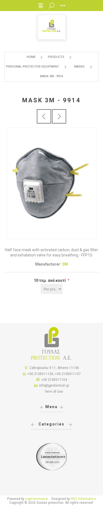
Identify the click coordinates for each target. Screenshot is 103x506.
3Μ (65, 264)
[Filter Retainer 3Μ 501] (44, 116)
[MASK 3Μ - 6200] (59, 116)
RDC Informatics (83, 499)
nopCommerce (36, 499)
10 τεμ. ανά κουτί (50, 280)
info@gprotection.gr (54, 385)
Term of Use (53, 391)
